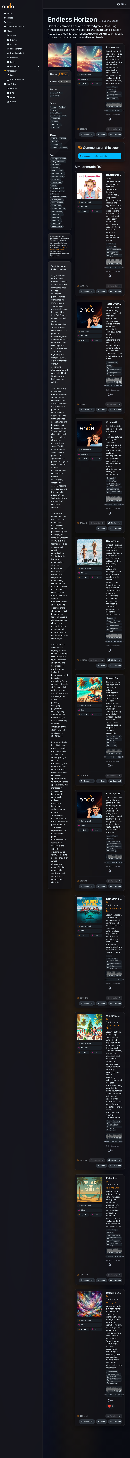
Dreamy (54, 141)
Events (54, 110)
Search (13, 35)
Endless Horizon (115, 47)
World (109, 365)
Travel (63, 116)
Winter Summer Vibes (112, 1026)
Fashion (61, 107)
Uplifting (63, 147)
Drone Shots (56, 113)
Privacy (13, 102)
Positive (54, 147)
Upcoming (14, 58)
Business (55, 116)
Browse (13, 40)
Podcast (55, 122)
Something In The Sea (113, 909)
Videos (10, 18)
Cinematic (111, 478)
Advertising (56, 119)
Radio (12, 62)
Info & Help (11, 84)
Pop (108, 736)
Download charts (17, 53)
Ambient (117, 621)
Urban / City (56, 124)
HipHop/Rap (111, 247)
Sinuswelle (112, 541)
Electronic (55, 96)
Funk (108, 956)
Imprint (13, 97)
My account (12, 71)
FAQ (12, 93)
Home (9, 13)
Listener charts (16, 49)
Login (12, 75)
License (13, 88)
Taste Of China (114, 304)
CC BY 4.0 (63, 74)
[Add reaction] (110, 119)
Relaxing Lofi (111, 1302)
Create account (17, 80)
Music (9, 31)
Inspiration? (15, 66)
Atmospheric (56, 144)
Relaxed (63, 138)
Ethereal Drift (114, 793)
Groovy (54, 138)
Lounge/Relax (56, 93)
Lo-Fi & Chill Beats (113, 484)
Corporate (55, 127)
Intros (54, 107)
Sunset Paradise (115, 678)
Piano (109, 621)
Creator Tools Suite (15, 27)
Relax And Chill (112, 1188)
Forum (9, 22)
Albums (13, 44)
